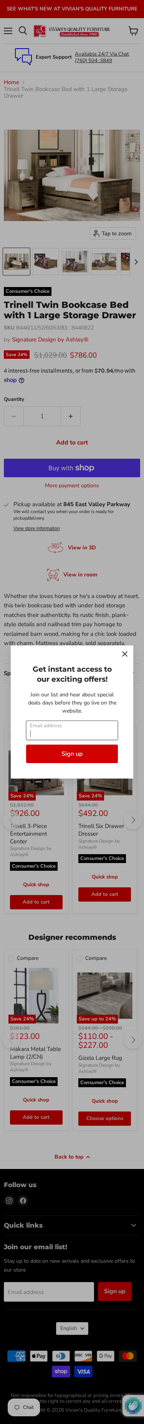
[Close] (124, 653)
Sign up (72, 754)
